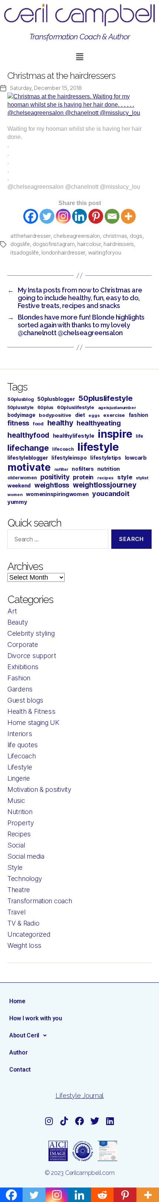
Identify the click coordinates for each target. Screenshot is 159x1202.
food (38, 424)
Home (17, 1001)
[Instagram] (63, 216)
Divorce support (31, 656)
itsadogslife (24, 252)
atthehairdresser (30, 235)
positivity (54, 477)
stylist (142, 477)
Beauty (17, 622)
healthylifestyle (73, 435)
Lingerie (18, 778)
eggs (93, 415)
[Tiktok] (64, 1121)
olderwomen (22, 477)
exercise (114, 415)
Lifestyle (19, 767)
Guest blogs (25, 700)
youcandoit (110, 493)
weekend (19, 485)
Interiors (19, 734)
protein (83, 477)
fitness (18, 423)
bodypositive (55, 415)
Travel (16, 912)
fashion (138, 415)
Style (15, 867)
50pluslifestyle (105, 398)
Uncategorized (29, 934)
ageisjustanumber (117, 407)
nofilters (83, 469)
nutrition (108, 469)
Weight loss (24, 945)
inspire (115, 433)
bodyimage (21, 415)
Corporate (22, 644)
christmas (115, 235)
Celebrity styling (30, 633)
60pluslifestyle (75, 407)
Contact (20, 1069)
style (124, 477)
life (139, 436)
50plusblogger (56, 399)
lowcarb (136, 457)
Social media (25, 856)
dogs (136, 235)
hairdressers (119, 243)
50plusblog (20, 399)
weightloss (51, 485)
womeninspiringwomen (57, 494)
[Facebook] (30, 216)
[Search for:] (56, 540)
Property (20, 823)
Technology (24, 878)
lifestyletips (105, 458)
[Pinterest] (95, 216)
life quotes (22, 745)
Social (16, 845)
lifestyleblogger (27, 457)
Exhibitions (22, 667)
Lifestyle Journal (79, 1095)
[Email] (112, 216)
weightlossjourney (104, 485)
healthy (60, 422)
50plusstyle (20, 407)
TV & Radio (23, 923)
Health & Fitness (31, 711)
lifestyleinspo (69, 458)
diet (80, 415)
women (15, 494)
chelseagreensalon (76, 235)
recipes (105, 477)
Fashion (18, 678)
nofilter (61, 469)
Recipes (19, 834)
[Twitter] (47, 216)
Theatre (18, 890)
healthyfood (28, 435)
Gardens (20, 689)
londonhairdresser (63, 252)
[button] (79, 57)
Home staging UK (33, 722)
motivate (29, 467)
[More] (128, 216)
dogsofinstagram (53, 243)
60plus (45, 407)
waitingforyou (104, 252)
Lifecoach (21, 756)
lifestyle (98, 446)
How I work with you (35, 1018)
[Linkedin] (79, 216)
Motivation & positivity (39, 789)
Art (12, 611)
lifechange (27, 448)
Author (18, 1052)
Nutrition (20, 812)
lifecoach (63, 449)
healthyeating (99, 423)
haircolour (89, 243)
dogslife (20, 243)
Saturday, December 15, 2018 (46, 87)
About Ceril (24, 1035)
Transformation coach (39, 901)
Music (16, 800)
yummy (17, 502)
